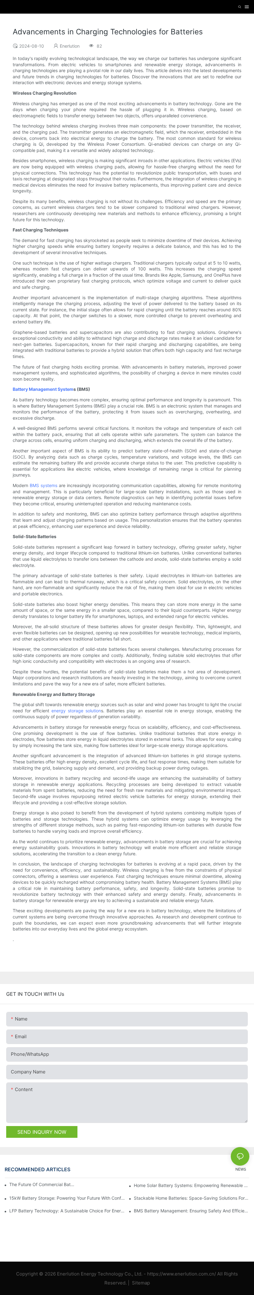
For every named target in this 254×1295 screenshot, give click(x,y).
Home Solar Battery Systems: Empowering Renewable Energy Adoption (191, 1185)
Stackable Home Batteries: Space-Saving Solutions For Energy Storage (191, 1198)
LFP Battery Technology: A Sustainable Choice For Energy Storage (67, 1210)
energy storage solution (76, 710)
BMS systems (43, 485)
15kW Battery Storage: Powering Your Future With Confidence (67, 1198)
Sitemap (140, 1283)
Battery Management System (43, 389)
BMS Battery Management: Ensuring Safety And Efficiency (191, 1210)
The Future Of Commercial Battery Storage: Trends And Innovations (42, 1184)
